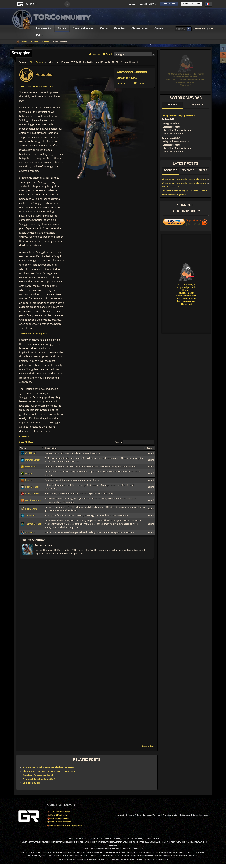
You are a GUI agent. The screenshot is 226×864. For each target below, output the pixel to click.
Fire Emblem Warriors (60, 822)
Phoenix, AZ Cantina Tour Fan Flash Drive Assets (49, 771)
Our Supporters (171, 815)
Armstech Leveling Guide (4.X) (39, 778)
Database (200, 29)
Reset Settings (200, 815)
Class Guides (36, 62)
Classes (45, 42)
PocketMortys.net (59, 815)
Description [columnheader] (51, 447)
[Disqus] (87, 604)
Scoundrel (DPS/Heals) (130, 83)
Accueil (23, 42)
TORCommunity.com (60, 812)
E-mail (108, 54)
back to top (148, 745)
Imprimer (96, 54)
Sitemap (185, 815)
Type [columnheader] (149, 447)
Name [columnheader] (23, 447)
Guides (34, 42)
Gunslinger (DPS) (126, 78)
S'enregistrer (191, 4)
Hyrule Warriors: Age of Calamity (66, 826)
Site (211, 29)
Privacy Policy (133, 815)
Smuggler (20, 53)
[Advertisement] (152, 16)
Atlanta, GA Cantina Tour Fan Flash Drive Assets (48, 767)
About (120, 815)
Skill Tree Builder (32, 782)
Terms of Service (152, 815)
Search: (119, 441)
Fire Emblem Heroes (60, 819)
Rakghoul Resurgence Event (38, 774)
